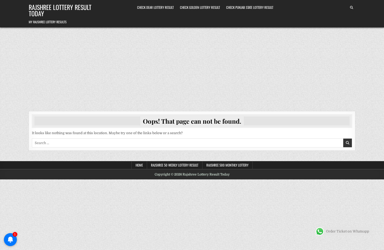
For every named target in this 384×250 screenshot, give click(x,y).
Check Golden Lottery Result (200, 7)
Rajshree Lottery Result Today (60, 10)
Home (139, 165)
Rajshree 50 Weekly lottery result (174, 165)
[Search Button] (351, 7)
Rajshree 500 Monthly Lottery (227, 165)
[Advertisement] (192, 66)
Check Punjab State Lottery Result (249, 7)
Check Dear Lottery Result (155, 7)
